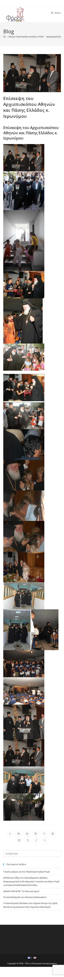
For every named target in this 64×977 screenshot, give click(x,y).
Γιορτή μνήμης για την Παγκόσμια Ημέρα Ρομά (26, 871)
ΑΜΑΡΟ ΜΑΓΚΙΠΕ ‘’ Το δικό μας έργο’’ (21, 891)
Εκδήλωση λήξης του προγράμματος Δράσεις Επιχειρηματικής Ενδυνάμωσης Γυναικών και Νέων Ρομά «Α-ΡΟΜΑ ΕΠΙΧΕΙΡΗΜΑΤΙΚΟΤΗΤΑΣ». (31, 881)
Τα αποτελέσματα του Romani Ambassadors (24, 897)
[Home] (4, 36)
